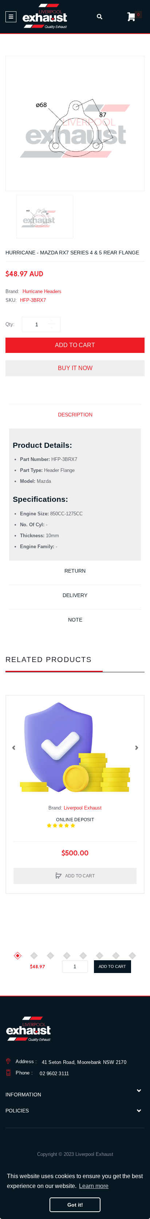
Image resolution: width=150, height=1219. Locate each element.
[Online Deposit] (75, 747)
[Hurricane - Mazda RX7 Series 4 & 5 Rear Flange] (45, 216)
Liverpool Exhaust (83, 808)
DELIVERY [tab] (75, 595)
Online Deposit (79, 822)
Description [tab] (75, 415)
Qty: (10, 324)
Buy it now (75, 368)
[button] (13, 747)
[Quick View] (15, 719)
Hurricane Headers (42, 291)
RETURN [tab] (75, 571)
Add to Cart (75, 345)
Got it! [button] (75, 1205)
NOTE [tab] (75, 620)
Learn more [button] (93, 1186)
